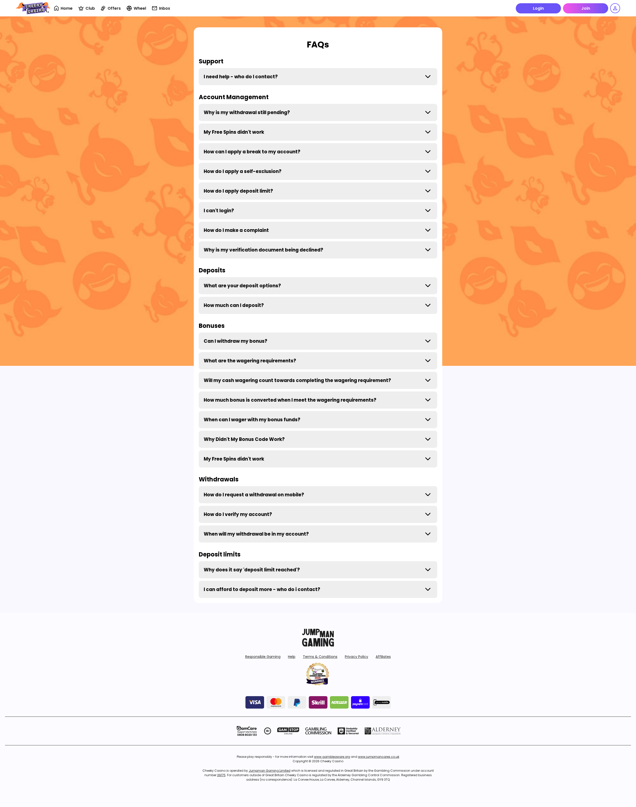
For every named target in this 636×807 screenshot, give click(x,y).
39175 (221, 775)
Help (291, 656)
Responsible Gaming (262, 656)
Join (585, 8)
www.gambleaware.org (332, 757)
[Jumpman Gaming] (318, 645)
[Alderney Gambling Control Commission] (383, 730)
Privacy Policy (356, 656)
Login (538, 8)
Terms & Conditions (320, 656)
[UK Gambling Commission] (318, 730)
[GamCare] (247, 731)
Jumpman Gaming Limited (269, 770)
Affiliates (383, 656)
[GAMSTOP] (288, 730)
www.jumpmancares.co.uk (378, 757)
